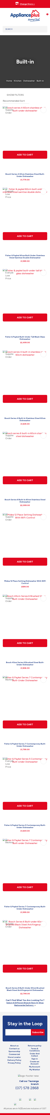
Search (42, 29)
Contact (25, 1093)
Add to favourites (43, 110)
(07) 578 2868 (27, 1088)
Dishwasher (29, 81)
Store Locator (14, 1057)
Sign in (34, 1059)
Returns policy (34, 1046)
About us (14, 1046)
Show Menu (4, 15)
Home (9, 81)
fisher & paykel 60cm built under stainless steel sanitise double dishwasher (25, 256)
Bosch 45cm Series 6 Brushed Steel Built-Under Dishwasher (25, 663)
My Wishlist (34, 1070)
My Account (34, 1067)
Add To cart (25, 154)
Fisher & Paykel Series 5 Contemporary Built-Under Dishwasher (25, 826)
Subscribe (37, 1032)
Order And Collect (34, 1055)
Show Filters (15, 94)
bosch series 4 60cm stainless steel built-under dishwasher (25, 175)
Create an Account (34, 1063)
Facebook (20, 1093)
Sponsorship (14, 1051)
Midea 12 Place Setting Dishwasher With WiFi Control (25, 582)
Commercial (14, 1054)
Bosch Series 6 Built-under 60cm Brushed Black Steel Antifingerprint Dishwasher (25, 989)
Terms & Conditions (34, 1050)
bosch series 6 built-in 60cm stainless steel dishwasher (25, 501)
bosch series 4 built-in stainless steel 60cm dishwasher (25, 419)
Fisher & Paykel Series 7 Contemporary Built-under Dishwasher (25, 907)
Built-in (40, 81)
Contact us (14, 1049)
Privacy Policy (14, 1063)
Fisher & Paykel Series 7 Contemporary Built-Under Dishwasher (25, 745)
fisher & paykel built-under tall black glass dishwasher (25, 338)
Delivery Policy (14, 1060)
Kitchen (17, 81)
